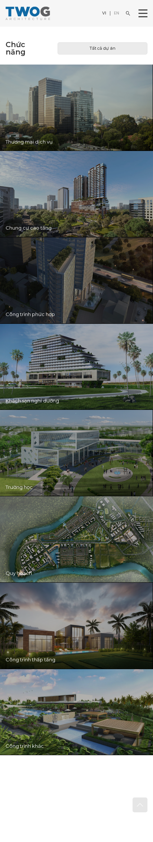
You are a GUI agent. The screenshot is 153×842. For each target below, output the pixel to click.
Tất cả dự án (102, 48)
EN (116, 13)
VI (104, 13)
